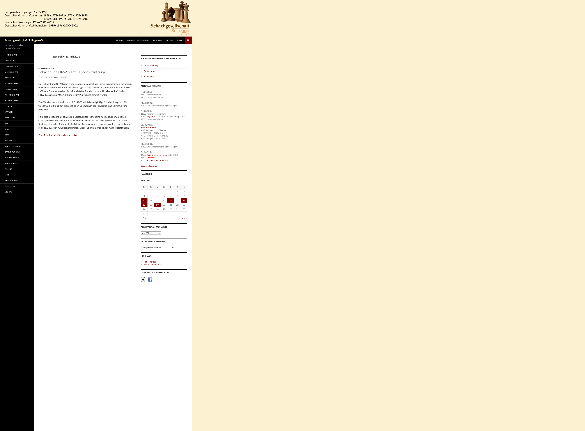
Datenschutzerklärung (138, 40)
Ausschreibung (151, 65)
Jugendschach (11, 163)
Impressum (157, 40)
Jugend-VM (152, 116)
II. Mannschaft (11, 61)
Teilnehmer (149, 76)
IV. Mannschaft (11, 72)
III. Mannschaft (46, 69)
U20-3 (7, 135)
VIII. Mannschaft (12, 95)
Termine (8, 169)
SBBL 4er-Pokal (148, 127)
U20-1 (7, 123)
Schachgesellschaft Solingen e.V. (24, 40)
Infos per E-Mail (12, 180)
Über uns (119, 40)
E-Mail (180, 40)
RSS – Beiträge (150, 261)
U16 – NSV (8, 141)
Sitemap (169, 40)
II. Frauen (8, 112)
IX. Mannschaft (11, 101)
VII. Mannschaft (11, 89)
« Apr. (144, 218)
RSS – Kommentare (153, 264)
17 (144, 204)
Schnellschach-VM (155, 160)
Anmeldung (149, 71)
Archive (8, 192)
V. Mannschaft (11, 78)
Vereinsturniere (12, 158)
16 (184, 200)
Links (7, 175)
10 (144, 200)
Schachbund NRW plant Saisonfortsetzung (71, 72)
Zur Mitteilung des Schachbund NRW (57, 134)
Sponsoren (10, 186)
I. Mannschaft (11, 55)
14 (171, 200)
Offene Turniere (12, 152)
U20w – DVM (10, 118)
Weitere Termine (149, 166)
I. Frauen (8, 106)
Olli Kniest (61, 77)
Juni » (184, 218)
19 (157, 204)
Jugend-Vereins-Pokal (157, 155)
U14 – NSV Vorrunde (13, 146)
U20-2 (7, 129)
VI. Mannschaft (11, 83)
